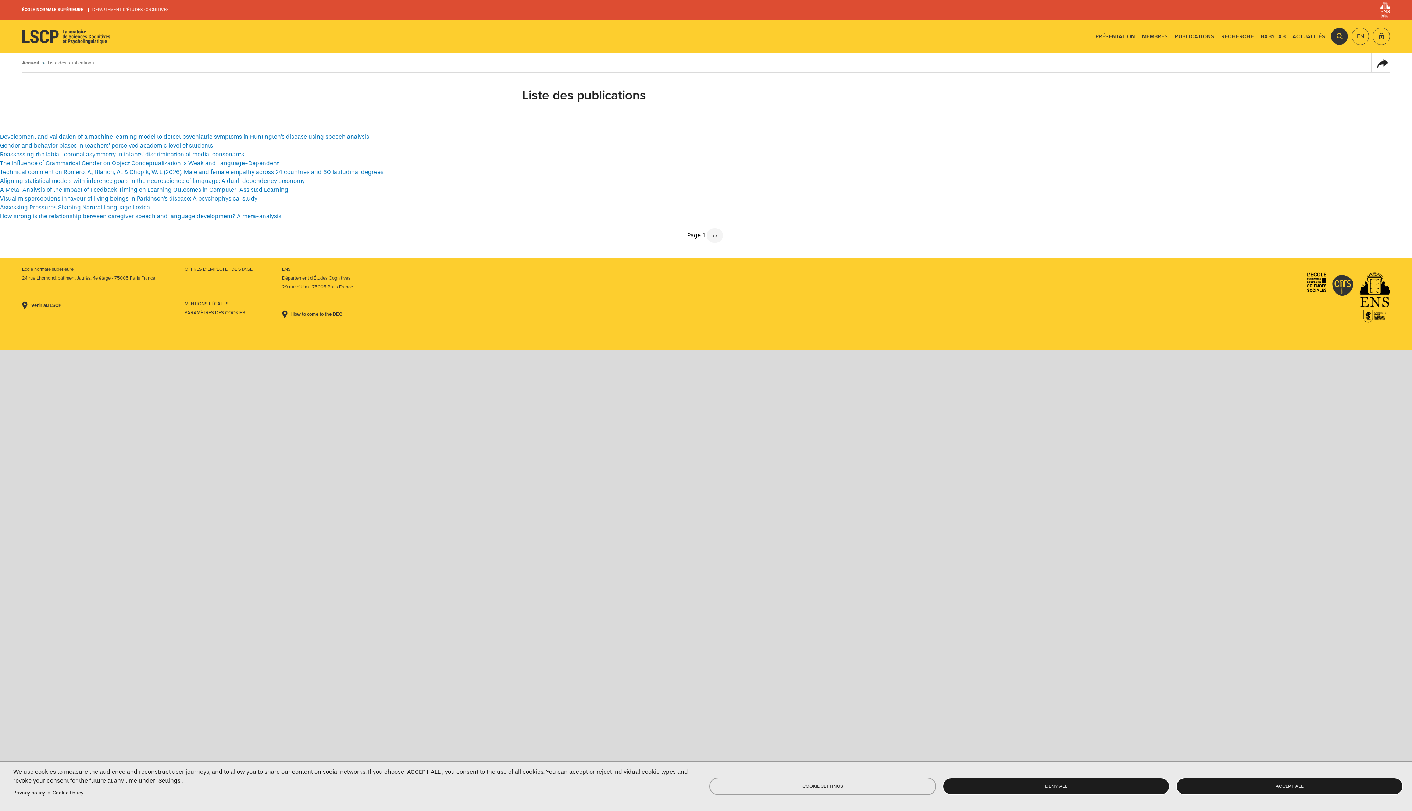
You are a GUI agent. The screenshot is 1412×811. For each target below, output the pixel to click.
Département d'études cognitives (130, 9)
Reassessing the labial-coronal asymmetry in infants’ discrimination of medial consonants (122, 154)
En (1360, 36)
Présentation (1115, 36)
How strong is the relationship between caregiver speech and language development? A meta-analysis (140, 216)
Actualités (1308, 36)
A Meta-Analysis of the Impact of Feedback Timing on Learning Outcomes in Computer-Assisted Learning (144, 189)
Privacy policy (29, 793)
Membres (1155, 36)
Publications (1194, 36)
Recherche (1237, 36)
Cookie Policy (68, 793)
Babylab (1273, 36)
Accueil (30, 62)
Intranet (1381, 36)
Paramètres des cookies (215, 313)
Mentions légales (207, 304)
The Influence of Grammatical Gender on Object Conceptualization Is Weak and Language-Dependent (139, 163)
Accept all (1290, 786)
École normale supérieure (52, 9)
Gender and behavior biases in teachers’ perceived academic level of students (106, 145)
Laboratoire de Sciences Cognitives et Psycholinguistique (66, 36)
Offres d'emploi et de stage (219, 269)
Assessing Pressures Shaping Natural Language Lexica (75, 207)
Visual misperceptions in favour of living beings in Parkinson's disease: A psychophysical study (128, 198)
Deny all (1056, 786)
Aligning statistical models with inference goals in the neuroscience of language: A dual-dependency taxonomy (152, 180)
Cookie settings (822, 786)
